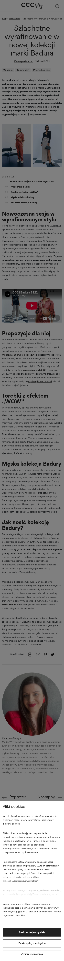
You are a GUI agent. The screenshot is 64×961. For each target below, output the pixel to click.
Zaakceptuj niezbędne (32, 943)
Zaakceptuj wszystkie (32, 932)
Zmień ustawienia (32, 954)
